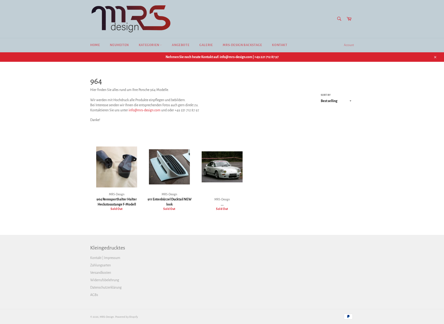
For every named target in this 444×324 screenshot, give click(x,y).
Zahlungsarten (100, 265)
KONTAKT (279, 45)
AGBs (94, 295)
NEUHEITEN (119, 45)
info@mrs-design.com (144, 110)
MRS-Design (107, 316)
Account (349, 45)
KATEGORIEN (149, 45)
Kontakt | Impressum (105, 258)
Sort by (326, 94)
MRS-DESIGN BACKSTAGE (242, 45)
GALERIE (206, 45)
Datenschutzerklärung (106, 287)
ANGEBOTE (180, 45)
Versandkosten (100, 272)
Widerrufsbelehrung (104, 280)
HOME (95, 45)
